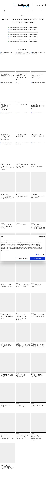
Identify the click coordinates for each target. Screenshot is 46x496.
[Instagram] (45, 5)
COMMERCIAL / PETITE (14, 10)
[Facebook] (42, 5)
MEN (5, 10)
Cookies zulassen (37, 258)
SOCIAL (43, 10)
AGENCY (30, 10)
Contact (38, 5)
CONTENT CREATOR (22, 10)
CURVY (8, 10)
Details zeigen (39, 254)
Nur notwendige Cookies (23, 258)
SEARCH (27, 10)
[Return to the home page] (23, 5)
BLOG (40, 10)
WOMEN (3, 10)
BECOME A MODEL (35, 10)
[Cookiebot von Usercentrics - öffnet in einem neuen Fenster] (39, 236)
